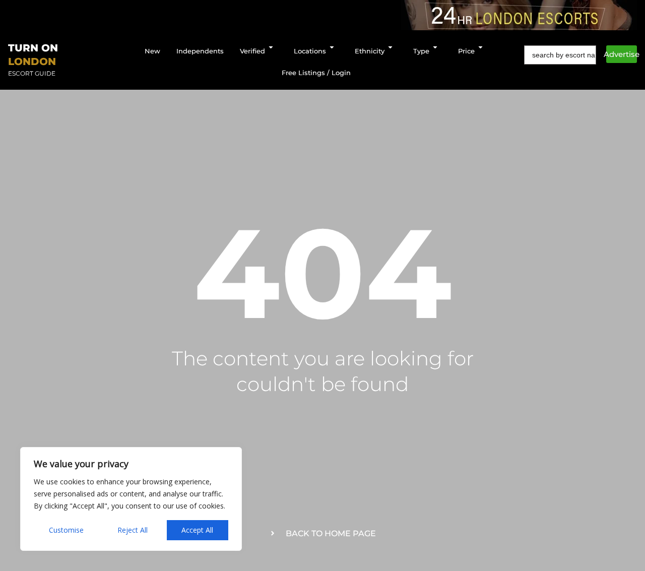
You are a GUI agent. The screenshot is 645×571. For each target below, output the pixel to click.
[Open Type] (435, 47)
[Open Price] (480, 47)
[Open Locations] (332, 47)
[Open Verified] (271, 47)
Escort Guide (31, 73)
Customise (66, 530)
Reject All (132, 530)
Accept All (197, 530)
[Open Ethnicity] (390, 47)
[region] (131, 499)
